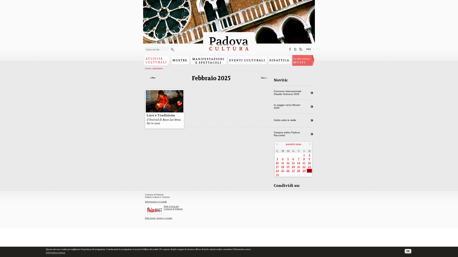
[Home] (229, 52)
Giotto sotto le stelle (285, 120)
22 (304, 167)
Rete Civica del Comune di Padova (173, 207)
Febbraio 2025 (211, 78)
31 (277, 175)
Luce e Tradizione (161, 115)
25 (282, 171)
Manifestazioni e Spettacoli (208, 60)
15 (304, 163)
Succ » (264, 78)
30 (309, 171)
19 (287, 167)
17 (277, 167)
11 (282, 163)
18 (282, 167)
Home (147, 68)
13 (293, 163)
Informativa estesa (55, 252)
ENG (308, 49)
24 (277, 171)
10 (277, 163)
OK (408, 251)
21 (298, 167)
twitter (295, 49)
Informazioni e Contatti (156, 202)
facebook (290, 49)
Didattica (279, 60)
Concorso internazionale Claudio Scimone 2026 (287, 92)
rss (301, 49)
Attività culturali (156, 60)
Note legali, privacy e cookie (158, 218)
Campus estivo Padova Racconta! (287, 134)
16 (309, 163)
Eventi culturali (247, 60)
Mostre (179, 60)
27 (293, 171)
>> (312, 93)
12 (288, 163)
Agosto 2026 (293, 144)
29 (304, 171)
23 (309, 167)
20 (293, 167)
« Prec (152, 78)
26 (288, 171)
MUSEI (301, 60)
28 (298, 171)
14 (298, 163)
